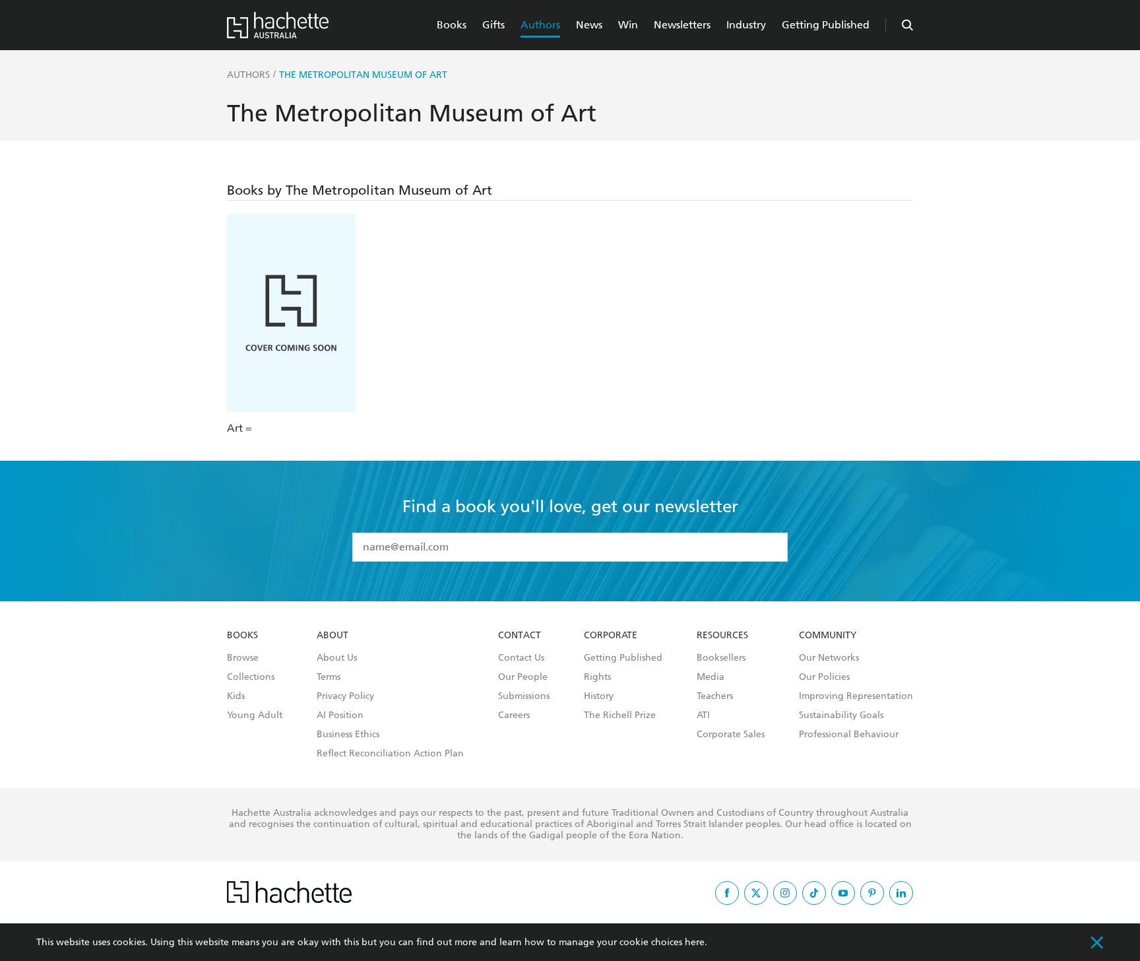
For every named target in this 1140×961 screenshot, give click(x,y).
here (695, 942)
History (599, 696)
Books (451, 24)
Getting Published (826, 24)
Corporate (610, 635)
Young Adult (254, 715)
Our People (523, 677)
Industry (746, 24)
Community (827, 635)
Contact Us (521, 658)
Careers (514, 715)
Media (710, 677)
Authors (540, 24)
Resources (722, 635)
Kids (236, 696)
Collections (250, 677)
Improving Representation (856, 696)
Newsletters (682, 24)
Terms (328, 677)
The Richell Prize (620, 715)
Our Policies (824, 677)
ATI (703, 715)
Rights (597, 677)
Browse (243, 658)
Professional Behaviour (849, 734)
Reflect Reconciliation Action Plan (390, 753)
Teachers (715, 696)
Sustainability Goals (841, 715)
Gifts (493, 24)
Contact (519, 635)
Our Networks (829, 658)
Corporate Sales (731, 734)
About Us (337, 658)
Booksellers (721, 658)
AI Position (340, 715)
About (332, 635)
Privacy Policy (345, 696)
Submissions (524, 696)
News (589, 24)
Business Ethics (348, 734)
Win (628, 24)
